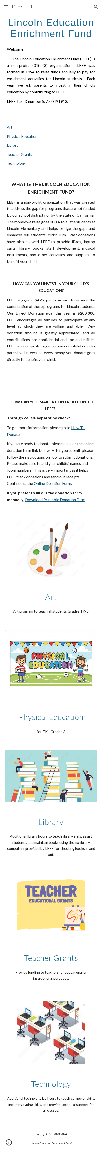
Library (13, 145)
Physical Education (22, 136)
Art (9, 127)
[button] (6, 7)
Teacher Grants (19, 154)
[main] (51, 28)
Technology (16, 163)
